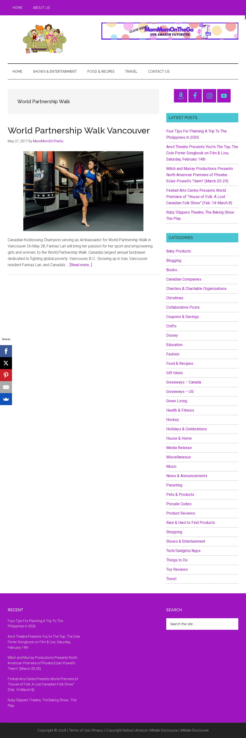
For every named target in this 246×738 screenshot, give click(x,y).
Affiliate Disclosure (194, 730)
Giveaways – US (180, 391)
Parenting (174, 485)
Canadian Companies (183, 279)
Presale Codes (178, 504)
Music (171, 466)
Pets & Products (180, 494)
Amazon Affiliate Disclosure (156, 730)
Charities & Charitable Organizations (196, 288)
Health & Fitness (180, 410)
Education (174, 344)
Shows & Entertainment (185, 541)
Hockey (172, 419)
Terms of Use (79, 730)
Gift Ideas (174, 373)
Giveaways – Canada (183, 382)
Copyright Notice (119, 730)
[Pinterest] (6, 375)
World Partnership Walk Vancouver (79, 130)
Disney (172, 335)
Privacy (97, 730)
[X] (6, 363)
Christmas (174, 298)
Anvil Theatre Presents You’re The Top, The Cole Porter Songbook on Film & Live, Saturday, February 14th (202, 153)
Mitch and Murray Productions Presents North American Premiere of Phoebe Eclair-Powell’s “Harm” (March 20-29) (199, 174)
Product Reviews (180, 513)
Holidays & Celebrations (186, 429)
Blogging (173, 260)
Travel (171, 578)
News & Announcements (186, 476)
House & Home (179, 438)
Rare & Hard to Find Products (190, 522)
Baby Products (178, 251)
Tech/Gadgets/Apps (183, 550)
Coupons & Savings (182, 316)
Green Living (176, 401)
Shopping (174, 532)
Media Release (179, 447)
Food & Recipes (179, 363)
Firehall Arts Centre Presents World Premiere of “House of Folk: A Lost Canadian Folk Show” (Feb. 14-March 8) (199, 196)
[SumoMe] (6, 399)
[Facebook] (6, 351)
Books (171, 270)
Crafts (171, 326)
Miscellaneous (178, 457)
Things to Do (177, 560)
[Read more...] (81, 265)
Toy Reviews (177, 569)
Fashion (172, 354)
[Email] (6, 387)
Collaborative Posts (183, 307)
